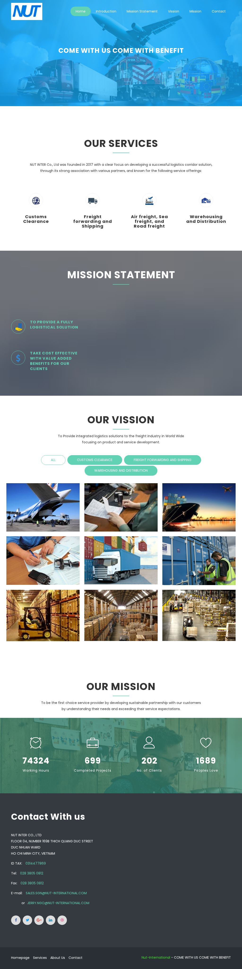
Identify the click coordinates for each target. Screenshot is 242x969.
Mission (195, 11)
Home (81, 11)
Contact (219, 11)
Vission (173, 11)
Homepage (20, 957)
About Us (57, 957)
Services (40, 957)
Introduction (106, 11)
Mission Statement (142, 11)
